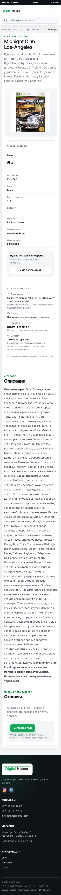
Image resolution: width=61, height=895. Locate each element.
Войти (35, 2)
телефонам (11, 680)
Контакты (7, 862)
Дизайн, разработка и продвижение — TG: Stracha (26, 890)
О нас (5, 867)
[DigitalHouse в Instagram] (4, 790)
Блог (4, 857)
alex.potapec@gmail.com (15, 815)
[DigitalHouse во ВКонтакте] (11, 790)
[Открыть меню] (56, 11)
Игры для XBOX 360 (36, 29)
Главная (6, 29)
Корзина (55, 2)
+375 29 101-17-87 (12, 806)
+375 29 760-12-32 (10, 2)
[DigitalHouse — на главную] (12, 11)
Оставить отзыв (23, 727)
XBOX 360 (18, 29)
